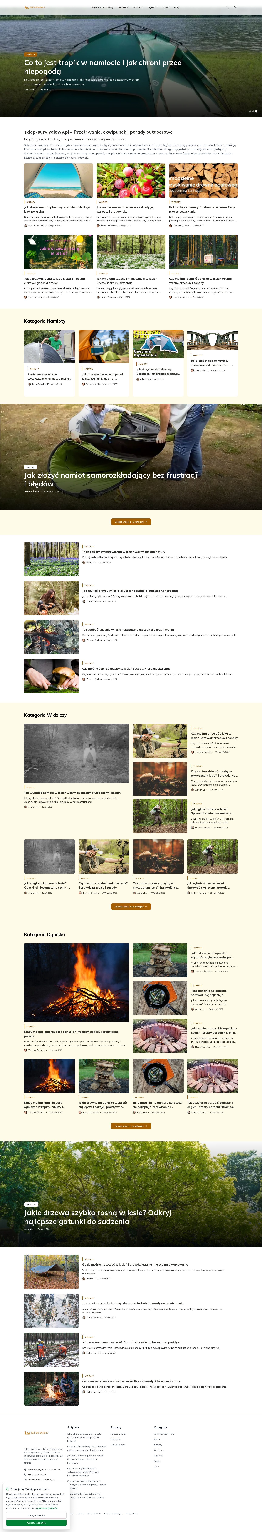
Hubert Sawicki (118, 1444)
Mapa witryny (131, 1514)
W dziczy (138, 7)
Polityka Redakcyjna (113, 1514)
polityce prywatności (47, 1508)
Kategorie (160, 1427)
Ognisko (152, 7)
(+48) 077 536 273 (37, 1474)
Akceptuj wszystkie (36, 1522)
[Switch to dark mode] (235, 7)
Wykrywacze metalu (164, 1433)
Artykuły (73, 1427)
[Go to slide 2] (253, 111)
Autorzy (116, 1427)
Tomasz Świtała (32, 491)
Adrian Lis (29, 89)
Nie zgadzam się (36, 1515)
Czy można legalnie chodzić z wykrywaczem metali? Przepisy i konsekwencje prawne (83, 1472)
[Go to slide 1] (250, 111)
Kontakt (80, 1514)
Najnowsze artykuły (103, 7)
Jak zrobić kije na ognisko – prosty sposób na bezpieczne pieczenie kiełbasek (84, 1437)
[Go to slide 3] (256, 111)
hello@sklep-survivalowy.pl (41, 1479)
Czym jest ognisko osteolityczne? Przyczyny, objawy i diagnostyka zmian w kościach (86, 1485)
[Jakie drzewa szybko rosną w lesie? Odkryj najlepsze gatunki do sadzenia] (131, 1194)
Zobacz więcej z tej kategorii (129, 521)
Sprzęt (165, 7)
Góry (176, 7)
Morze (157, 1439)
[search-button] (227, 7)
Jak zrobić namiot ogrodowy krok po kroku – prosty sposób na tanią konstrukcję (85, 1459)
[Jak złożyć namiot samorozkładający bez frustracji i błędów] (131, 457)
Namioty (123, 7)
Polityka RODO (94, 1514)
